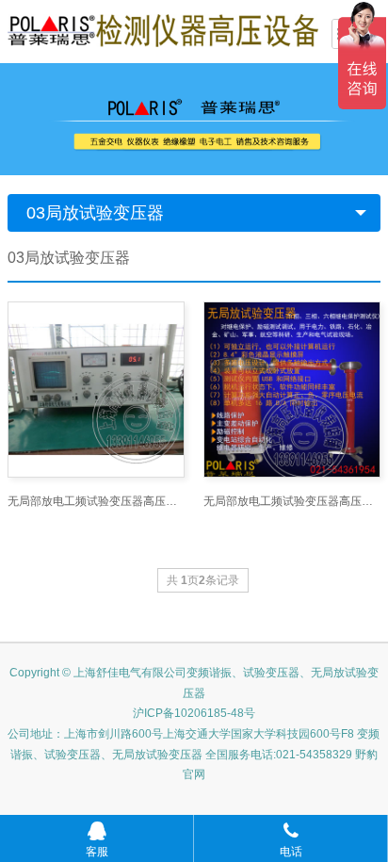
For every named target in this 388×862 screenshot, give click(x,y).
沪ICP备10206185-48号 (194, 713)
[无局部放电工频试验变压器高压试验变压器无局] (96, 390)
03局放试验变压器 (95, 212)
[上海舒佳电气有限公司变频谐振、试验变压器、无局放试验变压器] (163, 29)
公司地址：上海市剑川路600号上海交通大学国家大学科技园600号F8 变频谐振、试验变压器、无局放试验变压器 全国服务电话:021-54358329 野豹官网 (194, 754)
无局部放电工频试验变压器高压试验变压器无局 (96, 501)
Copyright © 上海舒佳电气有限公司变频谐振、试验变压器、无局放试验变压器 (194, 683)
